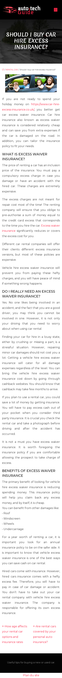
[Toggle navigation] (55, 9)
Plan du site (31, 675)
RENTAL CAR (12, 69)
